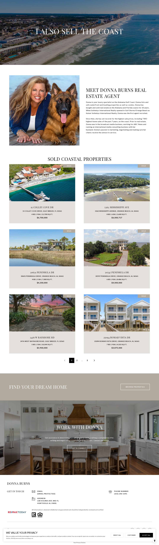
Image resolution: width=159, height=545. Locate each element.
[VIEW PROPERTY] (42, 191)
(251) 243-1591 (120, 494)
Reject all (117, 535)
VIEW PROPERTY (42, 192)
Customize (132, 535)
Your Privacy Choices (79, 542)
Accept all (146, 535)
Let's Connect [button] (79, 448)
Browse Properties (135, 387)
